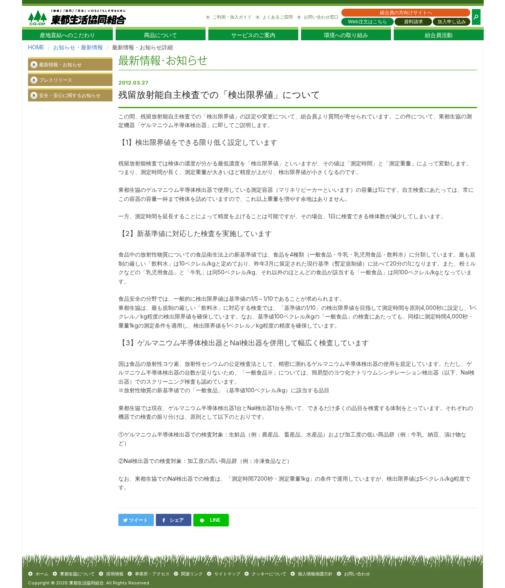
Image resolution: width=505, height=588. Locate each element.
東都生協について (77, 573)
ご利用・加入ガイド (232, 17)
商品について (160, 35)
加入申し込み (452, 21)
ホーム (42, 573)
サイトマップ (227, 573)
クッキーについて (269, 573)
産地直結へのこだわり (67, 35)
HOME (36, 47)
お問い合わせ (357, 573)
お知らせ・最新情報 (78, 47)
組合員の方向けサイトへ (406, 12)
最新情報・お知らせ (60, 64)
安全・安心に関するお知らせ (70, 95)
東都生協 (77, 16)
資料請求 (413, 21)
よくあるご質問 (277, 17)
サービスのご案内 (253, 35)
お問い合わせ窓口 (321, 17)
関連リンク (192, 573)
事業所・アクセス (152, 573)
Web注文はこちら (367, 21)
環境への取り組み (346, 35)
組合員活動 (439, 35)
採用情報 (114, 573)
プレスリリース (55, 80)
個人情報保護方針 (315, 573)
